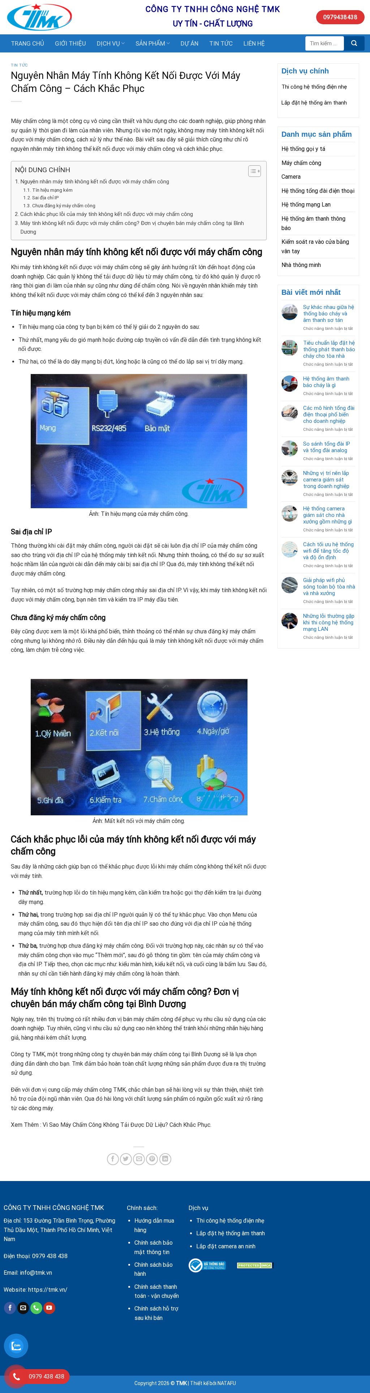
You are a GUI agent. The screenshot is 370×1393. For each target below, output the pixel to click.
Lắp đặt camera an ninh (225, 1246)
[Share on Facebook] (113, 1159)
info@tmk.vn (36, 1272)
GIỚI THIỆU (70, 43)
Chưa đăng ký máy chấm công (63, 205)
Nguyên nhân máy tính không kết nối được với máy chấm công (94, 181)
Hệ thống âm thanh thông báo (313, 223)
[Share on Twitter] (126, 1159)
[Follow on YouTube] (49, 1308)
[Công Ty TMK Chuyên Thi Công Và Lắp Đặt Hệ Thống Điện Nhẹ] (70, 17)
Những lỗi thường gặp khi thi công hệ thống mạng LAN (328, 622)
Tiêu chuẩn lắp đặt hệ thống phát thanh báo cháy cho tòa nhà (329, 349)
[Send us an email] (23, 1308)
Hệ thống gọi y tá (303, 148)
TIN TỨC (221, 43)
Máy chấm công (301, 163)
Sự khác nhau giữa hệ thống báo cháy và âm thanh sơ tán (328, 313)
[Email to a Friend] (139, 1159)
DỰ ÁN (189, 43)
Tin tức (19, 65)
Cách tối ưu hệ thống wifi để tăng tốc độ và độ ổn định (328, 551)
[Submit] (354, 43)
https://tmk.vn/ (48, 1289)
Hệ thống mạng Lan (306, 204)
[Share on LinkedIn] (165, 1159)
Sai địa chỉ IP (45, 197)
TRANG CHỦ (27, 43)
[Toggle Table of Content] (251, 171)
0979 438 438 (50, 1256)
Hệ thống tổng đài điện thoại (317, 190)
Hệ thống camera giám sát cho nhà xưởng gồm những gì (327, 515)
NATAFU (227, 1383)
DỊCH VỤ (108, 43)
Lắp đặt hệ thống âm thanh (314, 102)
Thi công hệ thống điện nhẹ (314, 87)
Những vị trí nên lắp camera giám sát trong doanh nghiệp (326, 479)
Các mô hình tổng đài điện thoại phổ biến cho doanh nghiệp (328, 414)
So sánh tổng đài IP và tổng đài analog (326, 447)
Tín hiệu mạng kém (52, 190)
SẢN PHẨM (150, 43)
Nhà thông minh (301, 265)
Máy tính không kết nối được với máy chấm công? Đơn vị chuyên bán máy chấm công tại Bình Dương (132, 227)
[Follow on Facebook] (10, 1308)
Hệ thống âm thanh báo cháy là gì (326, 381)
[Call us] (36, 1308)
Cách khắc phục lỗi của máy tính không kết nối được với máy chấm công (106, 214)
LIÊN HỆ (254, 43)
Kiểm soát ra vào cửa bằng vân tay (315, 246)
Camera (291, 176)
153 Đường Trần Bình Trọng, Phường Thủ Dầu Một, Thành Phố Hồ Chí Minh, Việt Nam (59, 1230)
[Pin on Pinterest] (152, 1159)
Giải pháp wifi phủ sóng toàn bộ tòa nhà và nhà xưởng (329, 586)
